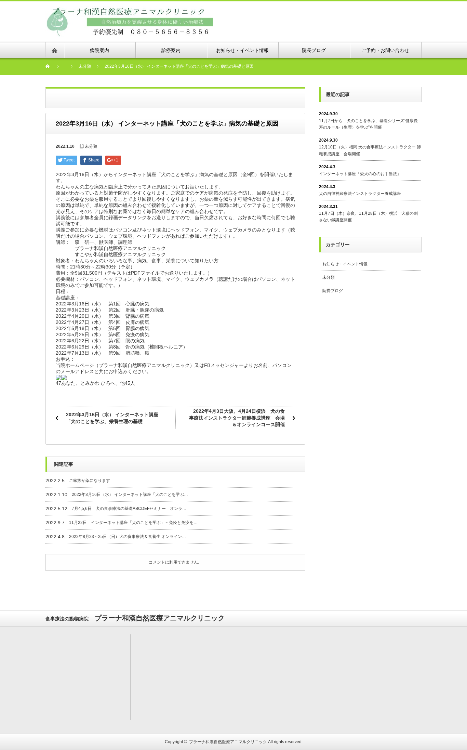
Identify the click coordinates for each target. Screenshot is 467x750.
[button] (175, 380)
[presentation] (58, 377)
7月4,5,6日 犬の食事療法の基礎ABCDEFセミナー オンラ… (129, 508)
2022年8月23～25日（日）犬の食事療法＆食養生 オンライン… (127, 536)
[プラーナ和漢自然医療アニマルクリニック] (129, 9)
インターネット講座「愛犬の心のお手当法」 (360, 173)
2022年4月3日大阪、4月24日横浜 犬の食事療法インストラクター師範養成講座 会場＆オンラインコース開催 (237, 417)
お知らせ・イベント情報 (345, 264)
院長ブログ (332, 290)
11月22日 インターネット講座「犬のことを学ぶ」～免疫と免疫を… (133, 522)
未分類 (91, 146)
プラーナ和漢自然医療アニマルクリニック (228, 741)
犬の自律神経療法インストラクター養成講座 (360, 193)
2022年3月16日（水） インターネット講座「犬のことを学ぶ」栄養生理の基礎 (112, 418)
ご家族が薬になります (89, 480)
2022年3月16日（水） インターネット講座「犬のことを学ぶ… (130, 494)
